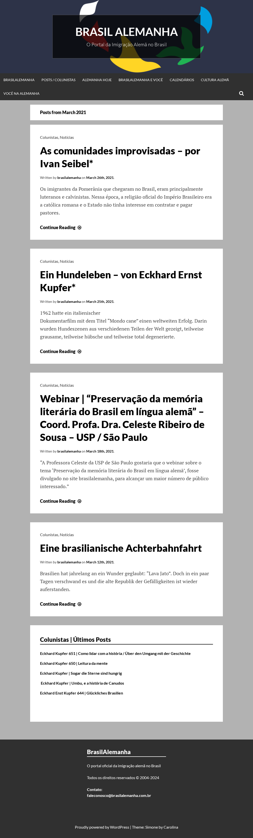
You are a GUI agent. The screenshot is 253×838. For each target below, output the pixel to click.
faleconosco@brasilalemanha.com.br (119, 795)
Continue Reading (61, 227)
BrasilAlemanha (19, 80)
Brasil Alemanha (126, 31)
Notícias (67, 137)
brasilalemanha (69, 177)
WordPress (119, 827)
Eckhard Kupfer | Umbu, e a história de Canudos (82, 683)
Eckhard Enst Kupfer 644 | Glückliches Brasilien (81, 693)
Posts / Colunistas (58, 80)
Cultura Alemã (215, 80)
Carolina (171, 827)
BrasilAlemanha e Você (141, 80)
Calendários (182, 80)
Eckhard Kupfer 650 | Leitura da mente (74, 663)
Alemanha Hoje (97, 80)
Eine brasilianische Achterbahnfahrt (121, 548)
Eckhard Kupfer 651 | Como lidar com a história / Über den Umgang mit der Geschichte (115, 653)
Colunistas (49, 137)
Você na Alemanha (21, 93)
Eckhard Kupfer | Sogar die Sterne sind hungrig (81, 673)
